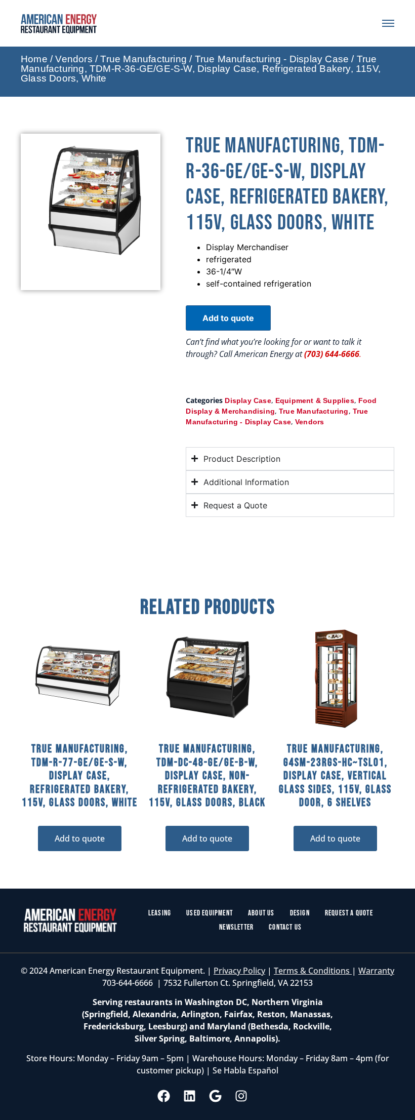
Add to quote (228, 318)
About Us (261, 913)
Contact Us (285, 927)
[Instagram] (241, 1096)
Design (300, 913)
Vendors (73, 59)
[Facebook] (164, 1096)
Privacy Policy (239, 970)
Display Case (248, 400)
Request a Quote (349, 913)
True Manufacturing (143, 59)
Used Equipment (209, 913)
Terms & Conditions (313, 970)
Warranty (376, 970)
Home (34, 59)
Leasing (159, 913)
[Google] (215, 1096)
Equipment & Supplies (314, 400)
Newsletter (236, 927)
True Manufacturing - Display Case (272, 59)
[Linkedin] (189, 1096)
